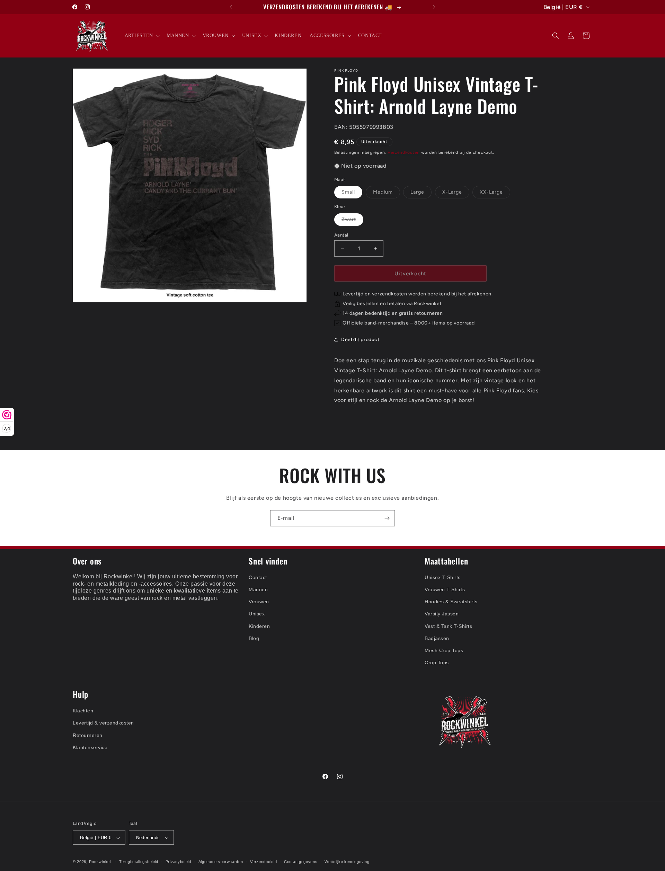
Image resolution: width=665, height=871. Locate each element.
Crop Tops (437, 662)
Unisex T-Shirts (443, 577)
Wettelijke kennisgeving (347, 862)
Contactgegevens (301, 862)
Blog (254, 638)
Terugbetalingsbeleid (138, 862)
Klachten (83, 710)
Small (352, 193)
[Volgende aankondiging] (434, 7)
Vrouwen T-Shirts (445, 589)
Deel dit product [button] (360, 340)
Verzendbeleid (263, 862)
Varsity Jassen (442, 613)
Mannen (258, 589)
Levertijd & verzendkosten (103, 723)
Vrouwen (259, 601)
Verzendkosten (404, 152)
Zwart (352, 221)
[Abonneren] (386, 518)
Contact (258, 577)
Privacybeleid (178, 862)
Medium (386, 193)
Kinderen (259, 626)
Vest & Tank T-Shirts (448, 626)
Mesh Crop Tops (444, 650)
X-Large (455, 193)
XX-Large (495, 193)
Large (421, 193)
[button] (141, 35)
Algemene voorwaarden (220, 862)
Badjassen (437, 638)
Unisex (257, 613)
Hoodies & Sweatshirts (451, 601)
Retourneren (88, 735)
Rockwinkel (100, 862)
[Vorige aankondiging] (231, 7)
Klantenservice (90, 747)
